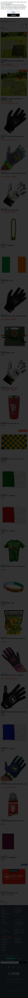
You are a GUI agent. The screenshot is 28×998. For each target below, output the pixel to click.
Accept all (13, 15)
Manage (13, 12)
